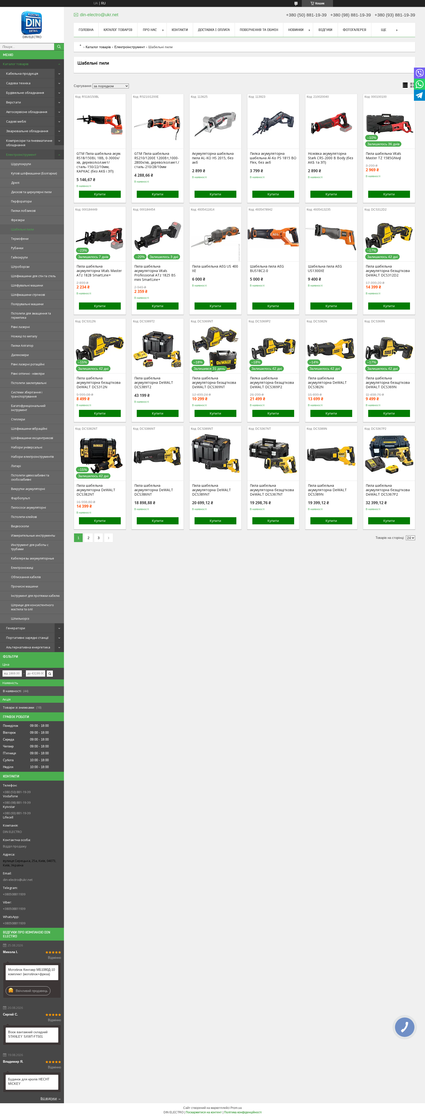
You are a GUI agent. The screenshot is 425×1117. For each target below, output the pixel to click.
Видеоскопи (20, 526)
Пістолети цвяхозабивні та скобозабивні (30, 477)
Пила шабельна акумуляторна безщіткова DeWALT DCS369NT (214, 382)
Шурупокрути (21, 164)
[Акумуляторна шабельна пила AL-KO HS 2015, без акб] (215, 124)
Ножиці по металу (24, 336)
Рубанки (17, 248)
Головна (86, 30)
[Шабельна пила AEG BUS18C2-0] (273, 236)
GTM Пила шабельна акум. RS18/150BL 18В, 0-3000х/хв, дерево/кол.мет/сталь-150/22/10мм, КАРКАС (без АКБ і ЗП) (98, 162)
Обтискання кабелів (26, 577)
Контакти (180, 30)
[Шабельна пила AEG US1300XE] (331, 236)
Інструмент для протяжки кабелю (35, 596)
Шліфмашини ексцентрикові (32, 438)
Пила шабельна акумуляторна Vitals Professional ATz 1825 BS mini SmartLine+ (155, 273)
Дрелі (15, 183)
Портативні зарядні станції (27, 637)
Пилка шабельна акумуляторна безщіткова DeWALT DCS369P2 (272, 382)
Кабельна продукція (22, 73)
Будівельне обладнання (25, 92)
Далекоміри (20, 355)
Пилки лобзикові (23, 211)
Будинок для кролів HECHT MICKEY (28, 1081)
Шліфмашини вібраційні (29, 429)
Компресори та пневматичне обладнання (29, 142)
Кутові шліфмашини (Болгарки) (34, 173)
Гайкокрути (19, 257)
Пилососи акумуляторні (28, 507)
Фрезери (18, 220)
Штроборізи (20, 267)
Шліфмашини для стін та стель (33, 276)
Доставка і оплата (214, 30)
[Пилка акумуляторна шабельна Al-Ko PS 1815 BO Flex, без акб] (273, 124)
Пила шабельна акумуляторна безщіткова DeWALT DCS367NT (272, 490)
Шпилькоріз (20, 618)
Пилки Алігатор (22, 346)
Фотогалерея (354, 30)
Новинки (296, 30)
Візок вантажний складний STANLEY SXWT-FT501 (27, 1034)
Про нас (150, 30)
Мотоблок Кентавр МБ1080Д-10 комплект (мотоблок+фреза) (31, 972)
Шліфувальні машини (27, 285)
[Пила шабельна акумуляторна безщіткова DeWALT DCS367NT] (273, 456)
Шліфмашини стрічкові (28, 295)
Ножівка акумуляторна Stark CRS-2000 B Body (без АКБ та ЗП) (330, 158)
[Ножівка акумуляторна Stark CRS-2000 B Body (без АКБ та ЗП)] (331, 124)
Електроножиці (22, 568)
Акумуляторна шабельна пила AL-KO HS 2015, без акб (213, 158)
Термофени (20, 239)
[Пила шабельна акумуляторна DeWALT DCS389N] (331, 456)
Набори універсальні (26, 447)
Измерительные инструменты (33, 535)
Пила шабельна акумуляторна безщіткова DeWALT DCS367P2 (388, 490)
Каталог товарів (16, 64)
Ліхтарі (16, 466)
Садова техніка (18, 83)
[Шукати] (59, 46)
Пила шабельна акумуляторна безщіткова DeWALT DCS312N (98, 382)
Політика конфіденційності (243, 1112)
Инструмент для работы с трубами (29, 547)
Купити (100, 194)
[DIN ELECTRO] (32, 23)
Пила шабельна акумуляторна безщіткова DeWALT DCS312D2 (388, 270)
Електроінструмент (21, 154)
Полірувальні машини (27, 304)
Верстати (13, 102)
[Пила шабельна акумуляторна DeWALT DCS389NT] (215, 456)
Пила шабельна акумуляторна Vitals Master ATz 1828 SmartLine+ (99, 270)
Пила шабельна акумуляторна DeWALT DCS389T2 (153, 382)
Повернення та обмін (259, 30)
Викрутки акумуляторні (28, 489)
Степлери (18, 419)
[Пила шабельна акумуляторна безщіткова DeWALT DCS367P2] (389, 456)
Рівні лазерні (20, 327)
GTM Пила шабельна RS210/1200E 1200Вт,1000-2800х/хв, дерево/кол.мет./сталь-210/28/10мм (156, 160)
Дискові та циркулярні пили (31, 192)
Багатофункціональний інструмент (28, 408)
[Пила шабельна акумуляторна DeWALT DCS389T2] (157, 348)
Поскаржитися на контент (204, 1112)
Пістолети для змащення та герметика (31, 315)
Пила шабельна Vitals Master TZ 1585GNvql (383, 155)
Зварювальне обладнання (27, 131)
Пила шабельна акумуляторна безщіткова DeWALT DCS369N (388, 382)
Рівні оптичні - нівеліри (28, 374)
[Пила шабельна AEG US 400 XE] (215, 236)
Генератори (15, 628)
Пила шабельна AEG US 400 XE (215, 268)
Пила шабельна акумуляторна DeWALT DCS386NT (153, 490)
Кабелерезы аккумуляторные (32, 558)
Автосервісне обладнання (26, 112)
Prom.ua (236, 1108)
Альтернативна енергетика (28, 647)
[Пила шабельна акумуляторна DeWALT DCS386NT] (157, 456)
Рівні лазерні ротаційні (28, 364)
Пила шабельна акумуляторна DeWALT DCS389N (327, 490)
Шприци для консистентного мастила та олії (32, 607)
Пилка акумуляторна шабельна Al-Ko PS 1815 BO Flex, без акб (273, 158)
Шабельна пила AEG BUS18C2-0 (267, 268)
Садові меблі (16, 121)
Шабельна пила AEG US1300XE (325, 268)
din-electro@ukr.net (17, 879)
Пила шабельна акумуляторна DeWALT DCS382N (327, 382)
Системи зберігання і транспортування (26, 394)
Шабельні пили (22, 229)
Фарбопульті (20, 498)
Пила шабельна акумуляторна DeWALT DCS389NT (211, 490)
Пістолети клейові (24, 517)
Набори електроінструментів (32, 457)
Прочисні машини (24, 586)
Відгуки (325, 30)
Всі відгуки (49, 1098)
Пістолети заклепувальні (28, 383)
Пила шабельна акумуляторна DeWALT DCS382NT (95, 490)
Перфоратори (21, 201)
